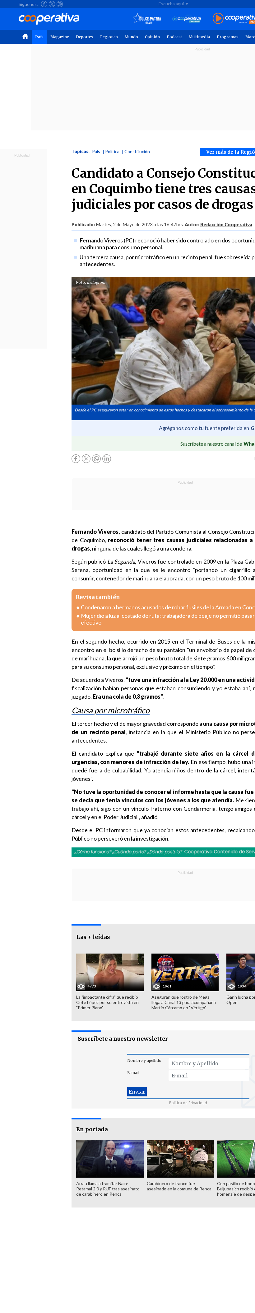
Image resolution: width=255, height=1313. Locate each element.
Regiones (109, 37)
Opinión (152, 37)
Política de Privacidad (188, 1102)
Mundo (131, 37)
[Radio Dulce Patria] (147, 19)
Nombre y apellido (144, 1060)
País (39, 37)
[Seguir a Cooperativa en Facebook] (44, 4)
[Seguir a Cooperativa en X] (52, 4)
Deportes (84, 37)
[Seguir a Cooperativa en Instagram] (60, 4)
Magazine (59, 37)
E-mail (133, 1072)
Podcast (174, 37)
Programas (228, 37)
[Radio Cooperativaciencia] (187, 18)
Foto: (81, 282)
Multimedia (199, 37)
